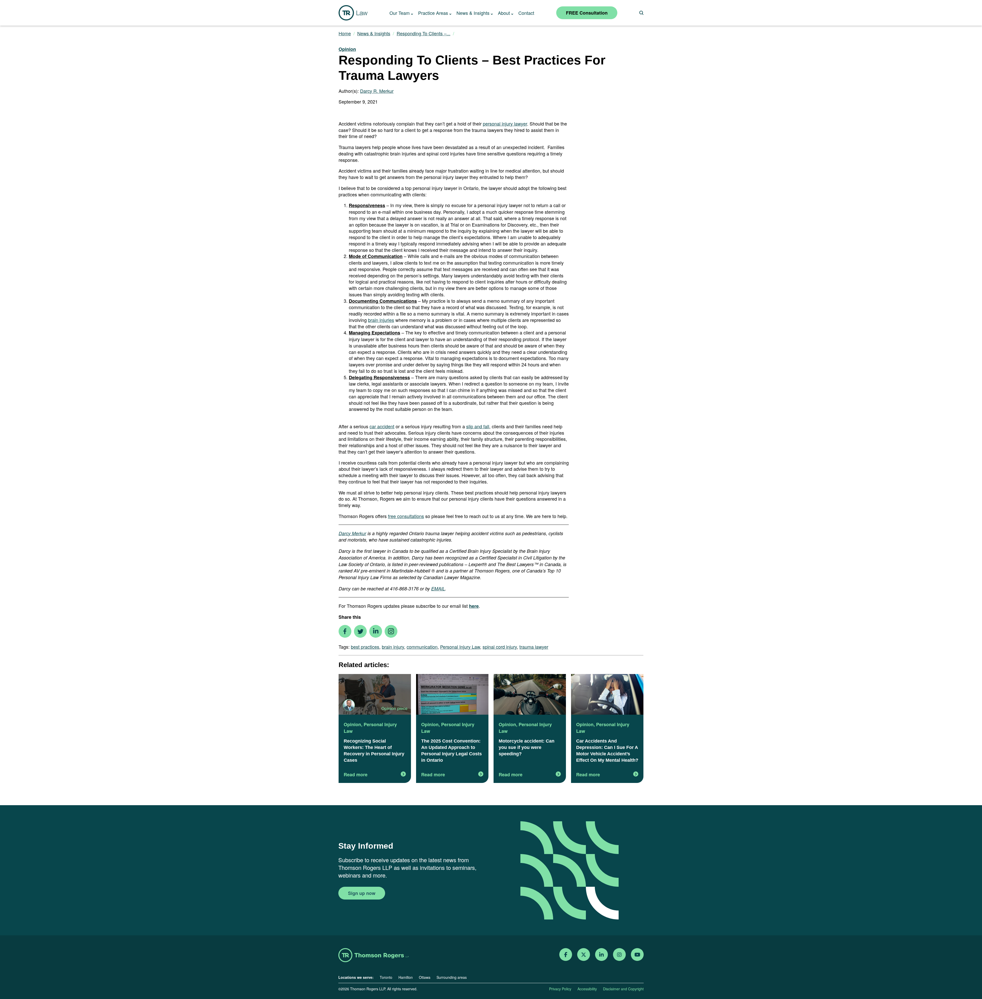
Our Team (399, 12)
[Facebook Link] (565, 954)
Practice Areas (433, 12)
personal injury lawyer (505, 123)
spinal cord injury (500, 646)
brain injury (393, 646)
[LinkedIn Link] (601, 954)
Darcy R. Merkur (377, 90)
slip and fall (477, 426)
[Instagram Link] (619, 954)
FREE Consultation (587, 12)
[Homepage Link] (373, 955)
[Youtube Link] (637, 954)
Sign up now (361, 893)
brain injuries (381, 320)
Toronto (386, 977)
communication (422, 646)
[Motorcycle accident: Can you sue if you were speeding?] (530, 695)
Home (345, 33)
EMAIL (438, 588)
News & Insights (472, 12)
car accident (382, 426)
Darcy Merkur (352, 533)
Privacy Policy (560, 988)
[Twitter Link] (583, 954)
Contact (526, 12)
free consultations (406, 516)
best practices (365, 646)
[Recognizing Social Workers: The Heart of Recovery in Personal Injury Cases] (375, 695)
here (474, 606)
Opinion (347, 49)
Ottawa (424, 977)
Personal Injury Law (460, 646)
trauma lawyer (533, 646)
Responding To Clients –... (423, 33)
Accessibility (587, 988)
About (504, 12)
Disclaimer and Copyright (623, 988)
